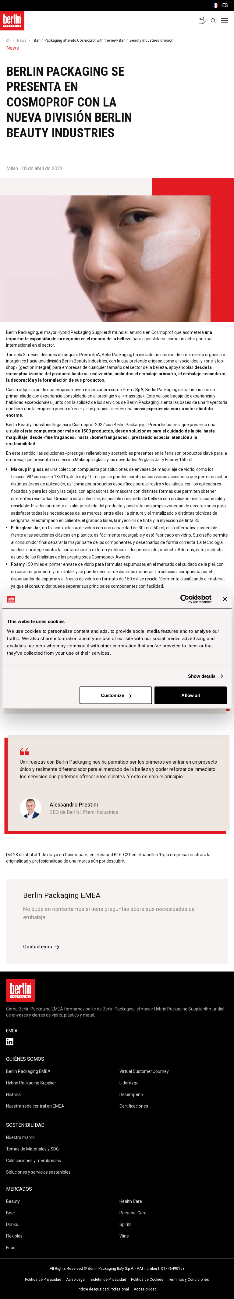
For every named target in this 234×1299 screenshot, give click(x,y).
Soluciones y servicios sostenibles (38, 1172)
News (22, 40)
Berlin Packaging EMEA (28, 1071)
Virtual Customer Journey (144, 1071)
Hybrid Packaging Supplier (31, 1082)
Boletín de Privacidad (108, 1279)
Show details (201, 676)
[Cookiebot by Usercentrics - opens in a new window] (184, 599)
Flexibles (14, 1236)
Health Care (130, 1201)
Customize (112, 695)
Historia (13, 1094)
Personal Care (133, 1212)
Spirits (125, 1224)
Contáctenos (37, 947)
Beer (10, 1212)
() (220, 5)
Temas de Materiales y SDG (32, 1149)
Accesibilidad (145, 1289)
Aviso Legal (76, 1279)
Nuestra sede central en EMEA (35, 1106)
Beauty (13, 1201)
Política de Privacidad (43, 1279)
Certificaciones (133, 1106)
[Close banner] (225, 599)
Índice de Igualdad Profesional (103, 1289)
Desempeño (131, 1094)
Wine (124, 1236)
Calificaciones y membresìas (33, 1160)
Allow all (190, 695)
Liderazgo (129, 1082)
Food (11, 1247)
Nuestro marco (20, 1137)
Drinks (12, 1224)
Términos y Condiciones (188, 1279)
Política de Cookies (147, 1279)
